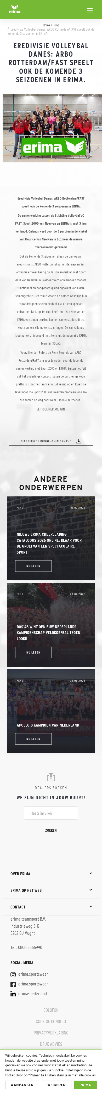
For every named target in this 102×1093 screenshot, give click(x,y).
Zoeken (51, 830)
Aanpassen (22, 1085)
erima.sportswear (32, 974)
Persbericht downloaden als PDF (46, 440)
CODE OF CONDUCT (51, 1021)
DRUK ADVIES (51, 1044)
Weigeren (56, 1085)
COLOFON (51, 1010)
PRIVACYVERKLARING (51, 1033)
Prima (85, 1085)
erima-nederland (32, 993)
